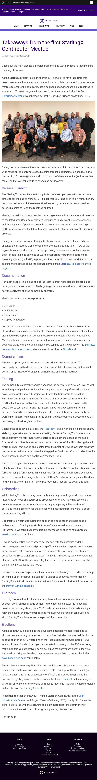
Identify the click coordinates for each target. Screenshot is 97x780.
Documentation (44, 26)
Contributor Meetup (13, 95)
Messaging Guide (19, 748)
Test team (49, 428)
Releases (77, 746)
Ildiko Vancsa (11, 56)
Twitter (48, 750)
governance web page (14, 657)
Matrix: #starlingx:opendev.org (48, 753)
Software (28, 26)
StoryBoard (69, 349)
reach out (67, 679)
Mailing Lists (48, 746)
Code (78, 744)
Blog (81, 26)
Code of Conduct (53, 767)
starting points (10, 534)
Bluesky (48, 748)
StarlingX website (33, 688)
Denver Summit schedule (20, 585)
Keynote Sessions (85, 10)
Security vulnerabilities (78, 750)
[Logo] (48, 21)
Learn (16, 26)
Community (60, 26)
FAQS (72, 26)
